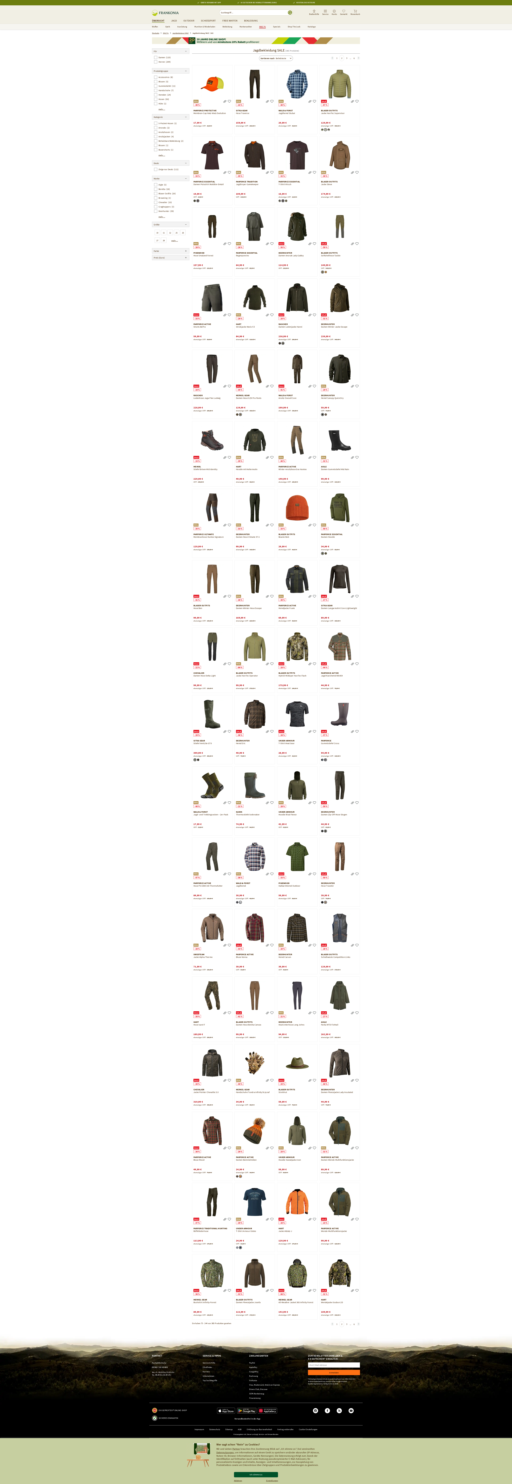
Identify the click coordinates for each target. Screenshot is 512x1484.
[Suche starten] (290, 12)
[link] (325, 12)
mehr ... (162, 109)
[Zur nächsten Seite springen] (332, 58)
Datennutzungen (225, 1452)
